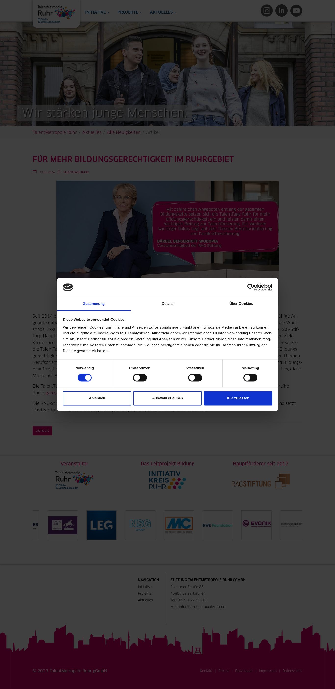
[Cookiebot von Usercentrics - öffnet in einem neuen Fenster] (251, 287)
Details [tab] (168, 303)
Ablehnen (97, 398)
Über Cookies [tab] (241, 303)
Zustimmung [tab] (94, 303)
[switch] (140, 378)
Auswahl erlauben (167, 398)
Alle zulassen (238, 398)
